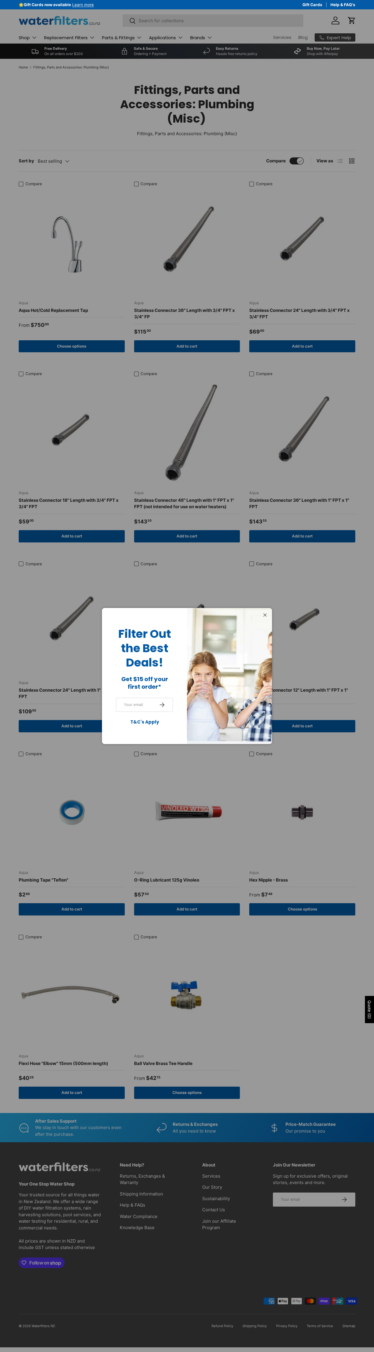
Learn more (54, 4)
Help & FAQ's (342, 4)
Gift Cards (312, 4)
